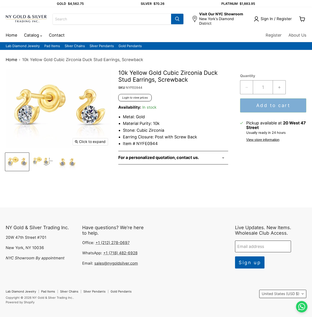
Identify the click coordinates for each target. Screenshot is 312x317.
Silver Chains (75, 46)
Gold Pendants (130, 46)
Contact (57, 35)
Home (11, 35)
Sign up (250, 262)
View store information (262, 140)
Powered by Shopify (20, 302)
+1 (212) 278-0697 (112, 242)
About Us (297, 35)
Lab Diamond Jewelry (23, 46)
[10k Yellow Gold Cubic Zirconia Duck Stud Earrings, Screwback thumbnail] (17, 162)
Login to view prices (135, 97)
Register (274, 35)
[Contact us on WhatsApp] (301, 306)
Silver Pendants (102, 46)
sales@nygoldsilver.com (116, 263)
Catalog (32, 35)
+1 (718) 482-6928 (120, 253)
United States (280, 294)
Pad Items (52, 46)
